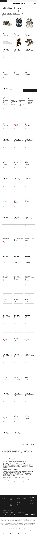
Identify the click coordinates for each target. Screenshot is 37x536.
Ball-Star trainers (6, 489)
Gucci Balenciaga (7, 452)
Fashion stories (32, 504)
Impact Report (32, 502)
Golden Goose (7, 5)
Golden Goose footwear (7, 472)
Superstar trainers (6, 479)
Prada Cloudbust (29, 454)
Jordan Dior (7, 454)
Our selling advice (18, 500)
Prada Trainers (21, 454)
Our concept (3, 498)
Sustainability (32, 500)
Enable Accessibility (3, 0)
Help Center (25, 498)
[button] (35, 3)
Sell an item (18, 502)
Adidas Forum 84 (17, 450)
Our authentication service (12, 501)
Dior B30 (32, 451)
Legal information (11, 512)
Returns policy (11, 505)
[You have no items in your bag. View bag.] (35, 3)
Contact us (25, 499)
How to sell (18, 498)
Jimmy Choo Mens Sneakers (26, 452)
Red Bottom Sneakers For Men (24, 451)
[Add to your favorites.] (11, 30)
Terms (16, 512)
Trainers (18, 5)
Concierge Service (3, 500)
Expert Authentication (14, 101)
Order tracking (11, 499)
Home (3, 5)
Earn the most (30, 100)
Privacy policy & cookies (21, 512)
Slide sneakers (6, 490)
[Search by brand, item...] (2, 3)
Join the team (32, 503)
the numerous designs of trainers (11, 484)
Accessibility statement (5, 512)
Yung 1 (30, 450)
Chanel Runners (13, 451)
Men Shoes (14, 5)
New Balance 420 (14, 454)
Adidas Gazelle (25, 450)
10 (31, 444)
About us (31, 499)
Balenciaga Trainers (5, 451)
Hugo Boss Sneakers (16, 452)
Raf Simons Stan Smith (8, 450)
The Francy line (6, 488)
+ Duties (17, 124)
